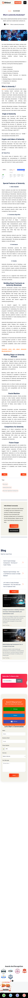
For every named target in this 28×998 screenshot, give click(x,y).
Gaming (2, 992)
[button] (3, 748)
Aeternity (4, 89)
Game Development (14, 530)
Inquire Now (18, 2)
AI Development (14, 526)
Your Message (5, 760)
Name (3, 730)
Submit (19, 680)
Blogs (7, 24)
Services (4, 753)
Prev (4, 474)
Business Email (5, 738)
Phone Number (5, 745)
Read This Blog (6, 625)
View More (14, 591)
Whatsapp (15, 709)
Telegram (15, 715)
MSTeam (15, 721)
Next (23, 474)
